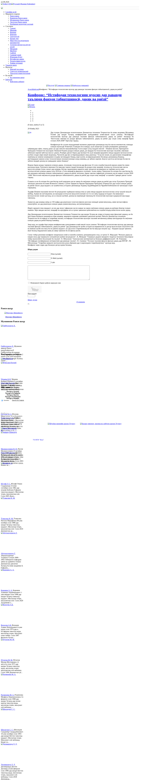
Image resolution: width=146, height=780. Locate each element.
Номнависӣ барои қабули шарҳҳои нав (45, 283)
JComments (80, 302)
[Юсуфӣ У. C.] (9, 472)
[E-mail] (31, 105)
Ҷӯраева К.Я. (6, 379)
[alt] (39, 139)
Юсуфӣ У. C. (6, 484)
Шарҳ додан (32, 300)
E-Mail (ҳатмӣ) (56, 258)
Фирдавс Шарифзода (13, 317)
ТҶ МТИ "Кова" (38, 440)
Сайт (53, 262)
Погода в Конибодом (13, 397)
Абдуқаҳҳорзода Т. (8, 553)
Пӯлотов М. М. (7, 660)
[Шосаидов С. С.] (9, 718)
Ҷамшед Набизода (8, 453)
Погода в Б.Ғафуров (12, 393)
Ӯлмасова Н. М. (7, 519)
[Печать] (31, 107)
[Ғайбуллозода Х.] (9, 335)
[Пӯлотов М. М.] (9, 649)
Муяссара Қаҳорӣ (8, 383)
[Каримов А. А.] (9, 579)
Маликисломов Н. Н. (9, 449)
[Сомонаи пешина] (62, 85)
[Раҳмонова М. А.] (9, 683)
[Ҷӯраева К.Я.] (9, 368)
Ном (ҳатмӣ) (56, 254)
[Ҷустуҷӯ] (50, 85)
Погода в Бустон (13, 395)
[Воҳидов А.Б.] (9, 614)
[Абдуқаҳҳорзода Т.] (9, 542)
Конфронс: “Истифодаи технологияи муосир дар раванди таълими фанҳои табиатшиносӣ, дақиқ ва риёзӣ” (75, 97)
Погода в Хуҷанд (13, 391)
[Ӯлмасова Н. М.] (9, 507)
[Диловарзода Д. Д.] (9, 753)
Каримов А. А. (7, 590)
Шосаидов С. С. (7, 730)
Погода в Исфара (13, 398)
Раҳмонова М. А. (8, 695)
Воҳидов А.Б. (6, 625)
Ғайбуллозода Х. (7, 346)
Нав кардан (32, 294)
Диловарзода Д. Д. (8, 765)
